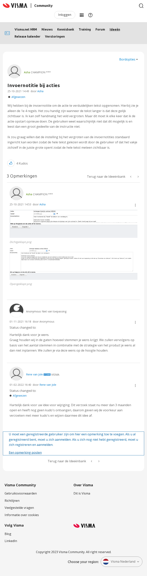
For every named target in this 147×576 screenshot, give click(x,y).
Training (85, 29)
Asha (40, 91)
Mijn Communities (81, 14)
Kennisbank (65, 29)
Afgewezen (18, 97)
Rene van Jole (47, 384)
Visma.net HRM (26, 29)
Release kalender (27, 36)
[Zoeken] (141, 6)
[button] (11, 163)
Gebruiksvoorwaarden (21, 493)
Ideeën (115, 29)
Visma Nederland (123, 561)
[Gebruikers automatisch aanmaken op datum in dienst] (137, 177)
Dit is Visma (82, 493)
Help (90, 14)
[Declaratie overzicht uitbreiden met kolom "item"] (131, 177)
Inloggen (64, 15)
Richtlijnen (12, 501)
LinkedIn (11, 541)
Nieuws (47, 29)
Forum (100, 29)
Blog (8, 534)
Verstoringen (55, 36)
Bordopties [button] (127, 59)
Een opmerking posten (25, 452)
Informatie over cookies (22, 515)
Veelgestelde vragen (19, 508)
